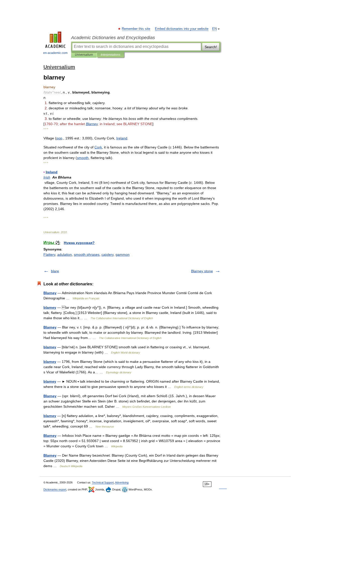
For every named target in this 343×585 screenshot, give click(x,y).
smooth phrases (86, 255)
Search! (211, 47)
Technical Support (103, 482)
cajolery (107, 255)
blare (55, 271)
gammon (123, 255)
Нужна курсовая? (79, 243)
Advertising (122, 482)
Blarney (49, 293)
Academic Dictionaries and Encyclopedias (113, 37)
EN (214, 29)
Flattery (49, 255)
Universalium (84, 54)
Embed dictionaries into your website (181, 29)
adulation (64, 255)
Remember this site (136, 29)
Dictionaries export (54, 489)
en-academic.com (55, 53)
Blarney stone (202, 271)
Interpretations (110, 54)
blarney (49, 307)
